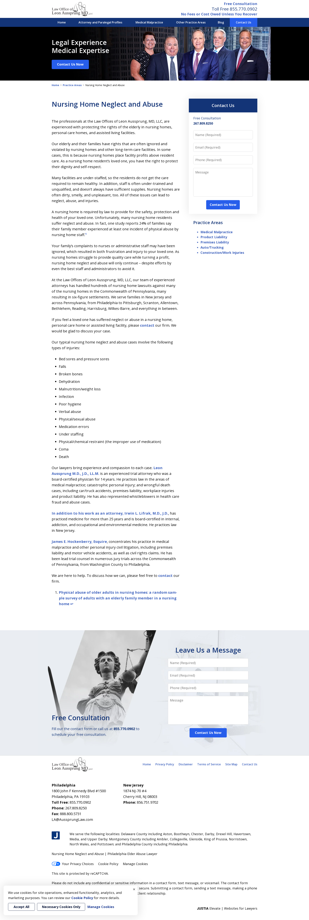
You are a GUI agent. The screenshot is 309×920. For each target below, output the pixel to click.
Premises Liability (214, 242)
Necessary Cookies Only (61, 907)
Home (62, 22)
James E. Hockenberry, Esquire (79, 541)
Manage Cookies (135, 864)
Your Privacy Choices (78, 864)
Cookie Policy (108, 864)
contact (147, 325)
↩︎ (71, 603)
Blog (221, 22)
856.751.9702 (147, 802)
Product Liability (213, 237)
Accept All (21, 907)
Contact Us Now (70, 64)
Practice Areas (72, 85)
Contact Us (243, 22)
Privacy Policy (164, 764)
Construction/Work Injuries (222, 252)
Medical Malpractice (149, 22)
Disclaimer (186, 764)
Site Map (231, 764)
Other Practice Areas (191, 22)
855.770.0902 (243, 9)
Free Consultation (240, 3)
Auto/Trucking (212, 247)
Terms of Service (209, 764)
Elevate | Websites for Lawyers (227, 908)
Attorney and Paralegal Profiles (100, 22)
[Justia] (56, 835)
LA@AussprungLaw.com (72, 819)
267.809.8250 (76, 808)
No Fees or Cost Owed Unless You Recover (219, 14)
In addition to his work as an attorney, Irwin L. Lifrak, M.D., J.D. (110, 513)
